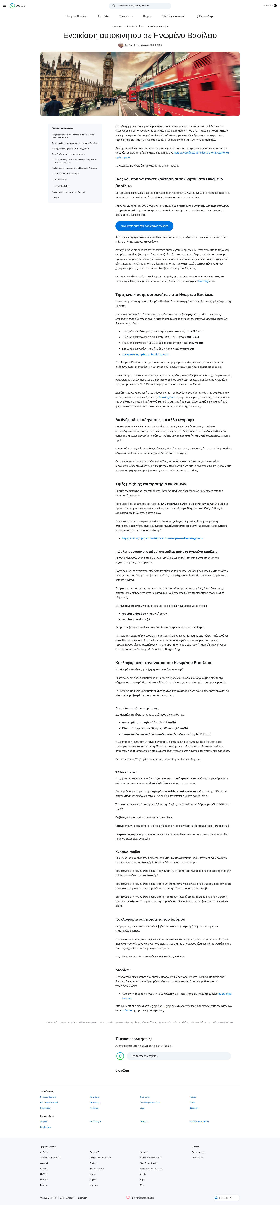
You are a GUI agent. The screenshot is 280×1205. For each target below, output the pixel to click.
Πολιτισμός (45, 1108)
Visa (142, 1108)
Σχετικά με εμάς (198, 1152)
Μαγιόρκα (94, 1185)
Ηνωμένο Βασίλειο (76, 16)
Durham (144, 1121)
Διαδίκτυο (194, 1108)
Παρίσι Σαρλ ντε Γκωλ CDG (151, 1168)
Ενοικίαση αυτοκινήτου (158, 26)
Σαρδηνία (94, 1163)
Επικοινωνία (197, 1157)
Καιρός (147, 16)
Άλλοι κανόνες (61, 179)
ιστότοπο (126, 1010)
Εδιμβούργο (45, 1127)
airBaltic (44, 1152)
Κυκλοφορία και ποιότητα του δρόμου (68, 192)
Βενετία (143, 1174)
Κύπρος (43, 1185)
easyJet (44, 1163)
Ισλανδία (44, 1179)
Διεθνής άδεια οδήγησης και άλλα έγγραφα (70, 148)
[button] (4, 5)
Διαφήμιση (82, 1197)
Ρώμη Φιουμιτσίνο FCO (100, 1157)
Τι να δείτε (103, 16)
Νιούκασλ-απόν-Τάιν (199, 1121)
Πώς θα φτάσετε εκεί (173, 16)
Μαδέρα (43, 1174)
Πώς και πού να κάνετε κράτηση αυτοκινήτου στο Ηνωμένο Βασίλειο (73, 136)
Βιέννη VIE (94, 1152)
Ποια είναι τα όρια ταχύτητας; (67, 173)
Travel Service (97, 1168)
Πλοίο (192, 1102)
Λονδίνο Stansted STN (50, 1157)
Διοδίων (55, 197)
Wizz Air (43, 1168)
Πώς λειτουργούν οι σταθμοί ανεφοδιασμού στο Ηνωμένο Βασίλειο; (75, 161)
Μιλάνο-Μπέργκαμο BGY (151, 1157)
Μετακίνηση (95, 1102)
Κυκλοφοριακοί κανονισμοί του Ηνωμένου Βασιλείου (74, 168)
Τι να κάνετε (126, 16)
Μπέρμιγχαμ (95, 1121)
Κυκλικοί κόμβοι (62, 185)
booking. (203, 281)
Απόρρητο (71, 1197)
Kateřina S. (130, 45)
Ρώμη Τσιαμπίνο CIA (149, 1163)
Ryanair (143, 1152)
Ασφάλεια (94, 1108)
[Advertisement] (75, 229)
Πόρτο (142, 1185)
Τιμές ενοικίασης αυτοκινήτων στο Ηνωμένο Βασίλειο (75, 143)
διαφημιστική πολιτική (223, 1022)
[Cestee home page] (17, 5)
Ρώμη (142, 1179)
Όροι (62, 1197)
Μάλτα (93, 1174)
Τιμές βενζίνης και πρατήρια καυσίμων (68, 154)
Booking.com (167, 397)
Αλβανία (93, 1179)
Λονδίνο (43, 1121)
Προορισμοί (117, 26)
